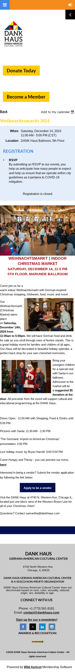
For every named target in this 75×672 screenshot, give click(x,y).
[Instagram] (52, 627)
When (14, 131)
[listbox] (58, 112)
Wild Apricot (33, 667)
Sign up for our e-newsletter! (36, 619)
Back (4, 111)
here (3, 464)
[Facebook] (23, 627)
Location (12, 140)
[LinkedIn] (42, 627)
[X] (32, 627)
